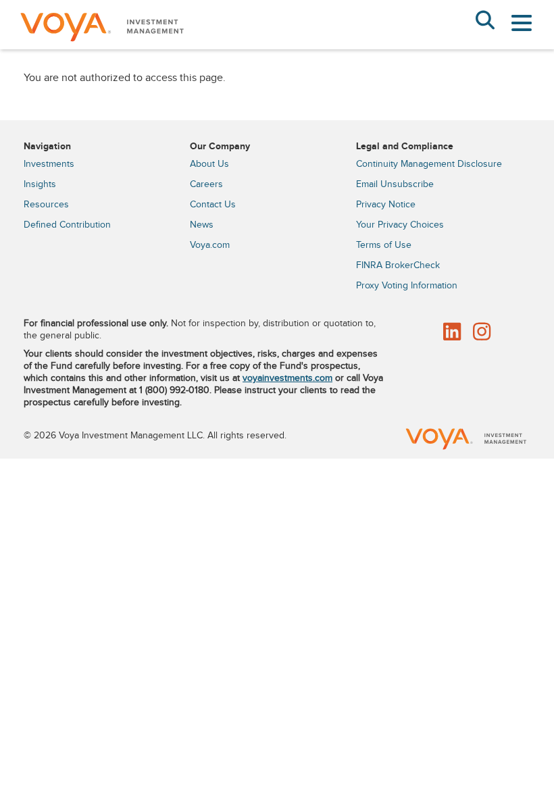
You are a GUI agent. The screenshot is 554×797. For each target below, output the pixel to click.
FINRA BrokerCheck (398, 265)
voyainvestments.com (287, 378)
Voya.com (210, 245)
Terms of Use (383, 245)
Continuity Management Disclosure (429, 164)
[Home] (101, 44)
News (201, 225)
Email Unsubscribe (395, 184)
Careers (206, 184)
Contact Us (213, 204)
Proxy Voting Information (406, 285)
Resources (46, 204)
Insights (40, 184)
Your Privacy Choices (400, 225)
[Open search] (485, 22)
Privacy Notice (386, 204)
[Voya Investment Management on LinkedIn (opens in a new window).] (452, 333)
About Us (209, 164)
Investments (49, 164)
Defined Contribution (67, 225)
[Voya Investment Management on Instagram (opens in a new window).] (482, 333)
